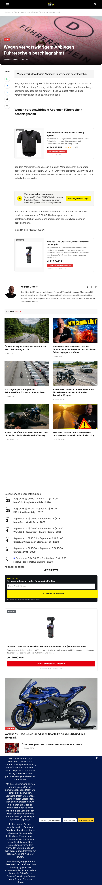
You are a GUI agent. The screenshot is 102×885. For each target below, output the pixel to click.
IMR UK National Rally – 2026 (28, 512)
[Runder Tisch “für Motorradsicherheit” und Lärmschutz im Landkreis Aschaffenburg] (27, 416)
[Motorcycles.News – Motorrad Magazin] (51, 4)
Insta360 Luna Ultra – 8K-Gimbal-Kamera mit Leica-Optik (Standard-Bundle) (47, 646)
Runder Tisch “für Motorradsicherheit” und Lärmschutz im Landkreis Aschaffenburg (26, 434)
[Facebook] (7, 85)
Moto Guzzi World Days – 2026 (29, 522)
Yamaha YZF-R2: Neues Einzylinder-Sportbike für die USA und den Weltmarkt (45, 735)
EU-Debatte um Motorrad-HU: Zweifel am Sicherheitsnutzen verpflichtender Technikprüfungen (73, 392)
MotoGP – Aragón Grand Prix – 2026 (32, 502)
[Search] (94, 4)
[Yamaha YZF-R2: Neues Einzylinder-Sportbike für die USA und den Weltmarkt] (51, 704)
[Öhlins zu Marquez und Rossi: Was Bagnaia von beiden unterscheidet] (12, 748)
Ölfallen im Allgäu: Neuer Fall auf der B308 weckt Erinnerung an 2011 (25, 348)
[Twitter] (7, 92)
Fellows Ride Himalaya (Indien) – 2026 (33, 561)
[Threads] (7, 99)
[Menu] (7, 4)
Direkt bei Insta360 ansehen (60, 265)
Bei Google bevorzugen (78, 198)
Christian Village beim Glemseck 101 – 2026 (36, 542)
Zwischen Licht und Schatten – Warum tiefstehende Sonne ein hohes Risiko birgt (74, 434)
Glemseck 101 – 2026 (24, 552)
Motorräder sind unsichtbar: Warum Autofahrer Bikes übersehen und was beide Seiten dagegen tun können (74, 349)
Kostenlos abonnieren (53, 594)
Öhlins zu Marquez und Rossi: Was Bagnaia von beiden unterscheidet (52, 744)
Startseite (8, 12)
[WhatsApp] (7, 79)
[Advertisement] (24, 469)
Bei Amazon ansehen (57, 152)
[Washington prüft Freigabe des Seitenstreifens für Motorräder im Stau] (27, 373)
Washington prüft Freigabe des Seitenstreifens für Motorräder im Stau (24, 391)
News (7, 40)
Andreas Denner (12, 60)
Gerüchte (10, 728)
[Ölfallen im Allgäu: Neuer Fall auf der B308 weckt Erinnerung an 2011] (27, 330)
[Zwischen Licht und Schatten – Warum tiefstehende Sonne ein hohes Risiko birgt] (75, 416)
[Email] (7, 106)
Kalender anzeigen (15, 566)
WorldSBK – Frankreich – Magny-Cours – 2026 (37, 532)
